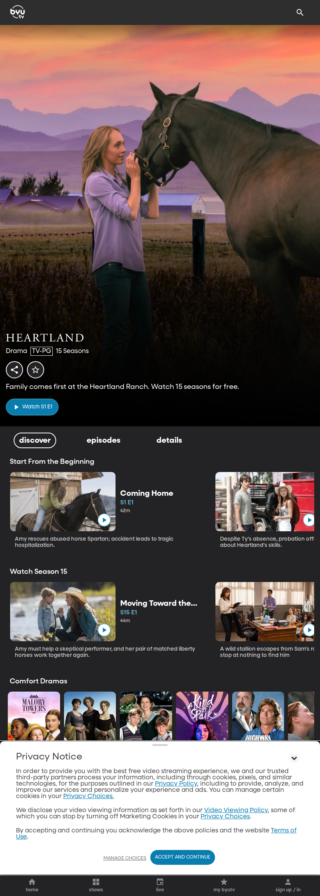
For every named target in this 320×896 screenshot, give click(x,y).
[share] (14, 369)
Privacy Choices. (88, 796)
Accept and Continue (182, 857)
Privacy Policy (176, 784)
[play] (104, 520)
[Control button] (294, 758)
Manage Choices (124, 858)
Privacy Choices (225, 817)
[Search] (300, 12)
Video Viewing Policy (236, 810)
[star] (35, 369)
